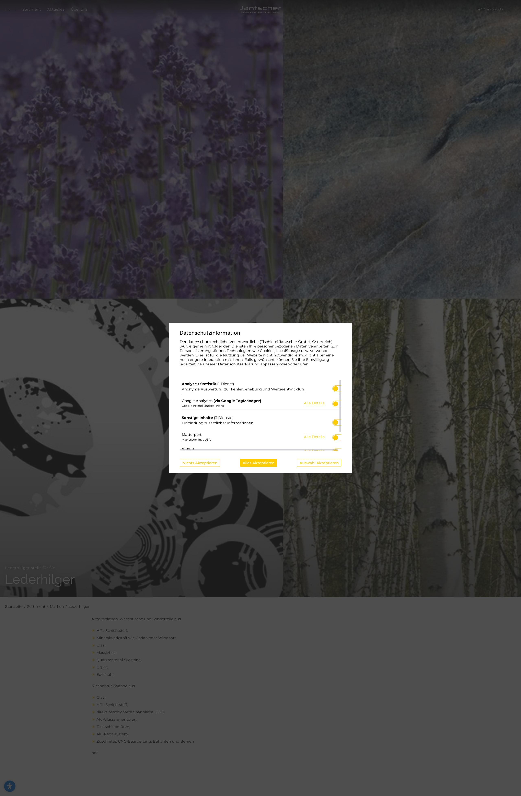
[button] (335, 388)
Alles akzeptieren (259, 463)
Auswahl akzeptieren (319, 463)
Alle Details (314, 402)
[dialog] (260, 398)
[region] (260, 415)
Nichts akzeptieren (199, 463)
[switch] (335, 387)
